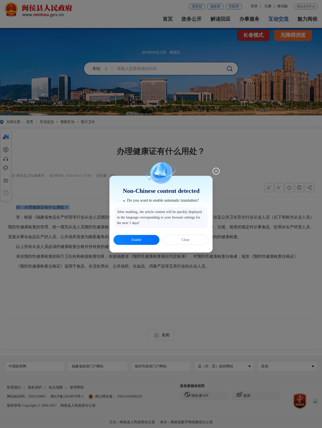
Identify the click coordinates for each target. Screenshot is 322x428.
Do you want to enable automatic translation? (163, 200)
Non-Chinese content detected (161, 191)
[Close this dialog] (216, 171)
